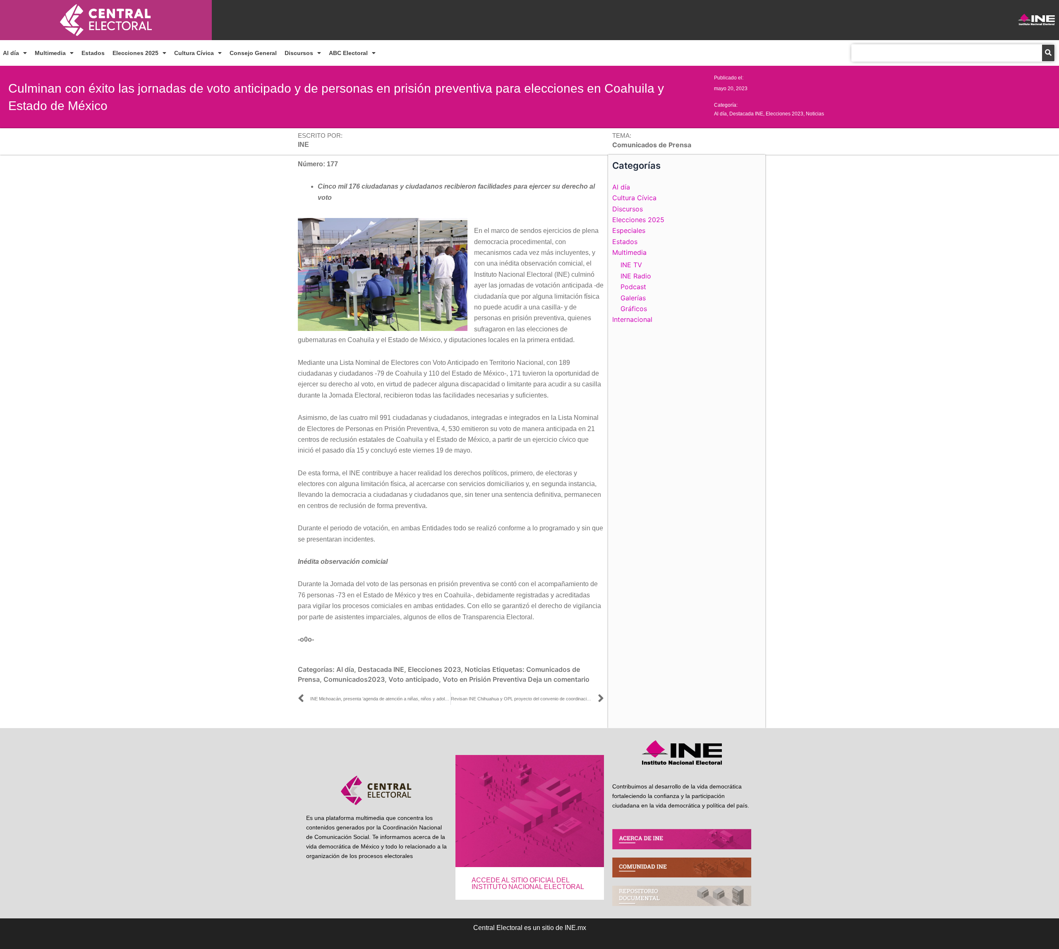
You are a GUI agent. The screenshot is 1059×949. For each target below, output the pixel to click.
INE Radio (636, 276)
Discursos (299, 53)
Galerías (633, 298)
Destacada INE (746, 114)
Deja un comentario (558, 679)
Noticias (815, 114)
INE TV (631, 265)
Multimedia (50, 53)
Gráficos (634, 308)
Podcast (633, 287)
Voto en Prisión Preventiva (484, 679)
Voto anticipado (413, 679)
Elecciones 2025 (135, 53)
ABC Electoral (348, 53)
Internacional (632, 319)
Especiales (628, 230)
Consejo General (253, 53)
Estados (93, 53)
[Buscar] (1048, 53)
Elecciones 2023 (784, 114)
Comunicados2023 (354, 679)
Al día (11, 53)
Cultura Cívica (194, 53)
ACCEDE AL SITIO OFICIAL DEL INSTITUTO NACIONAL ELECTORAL (528, 883)
